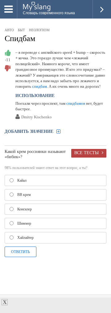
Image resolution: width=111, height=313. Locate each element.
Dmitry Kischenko (36, 117)
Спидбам (20, 38)
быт (21, 30)
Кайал (22, 180)
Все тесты (86, 152)
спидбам (39, 86)
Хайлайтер (25, 237)
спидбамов (75, 103)
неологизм (39, 30)
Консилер (24, 209)
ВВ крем (24, 194)
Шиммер (24, 223)
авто (9, 30)
